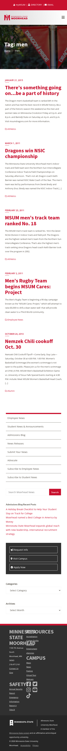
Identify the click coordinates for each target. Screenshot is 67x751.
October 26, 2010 (14, 334)
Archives (10, 603)
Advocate (12, 460)
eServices (30, 653)
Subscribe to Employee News (23, 468)
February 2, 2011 (14, 273)
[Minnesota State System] (21, 723)
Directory (30, 645)
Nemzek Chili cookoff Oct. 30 (29, 344)
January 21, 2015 (14, 80)
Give (11, 672)
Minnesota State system (19, 733)
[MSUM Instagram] (28, 689)
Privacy (36, 745)
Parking (29, 671)
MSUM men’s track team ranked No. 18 (32, 220)
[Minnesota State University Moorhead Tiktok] (28, 695)
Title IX (12, 710)
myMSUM (20, 4)
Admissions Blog (16, 435)
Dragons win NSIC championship (25, 153)
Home (7, 50)
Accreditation (31, 636)
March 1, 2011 (12, 143)
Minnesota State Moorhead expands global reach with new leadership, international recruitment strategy (33, 529)
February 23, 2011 (14, 210)
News (28, 667)
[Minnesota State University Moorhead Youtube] (35, 689)
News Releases (15, 443)
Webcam (30, 679)
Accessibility (25, 745)
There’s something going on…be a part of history (33, 90)
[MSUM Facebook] (28, 683)
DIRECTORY (36, 4)
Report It (13, 705)
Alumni (10, 390)
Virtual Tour (31, 675)
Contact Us (13, 668)
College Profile (32, 640)
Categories (11, 583)
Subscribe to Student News (22, 477)
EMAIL (50, 4)
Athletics (11, 129)
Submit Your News (17, 452)
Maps (28, 663)
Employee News (15, 319)
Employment (31, 649)
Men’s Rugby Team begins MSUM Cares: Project (28, 286)
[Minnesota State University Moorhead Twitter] (35, 683)
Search (55, 492)
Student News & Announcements (25, 426)
